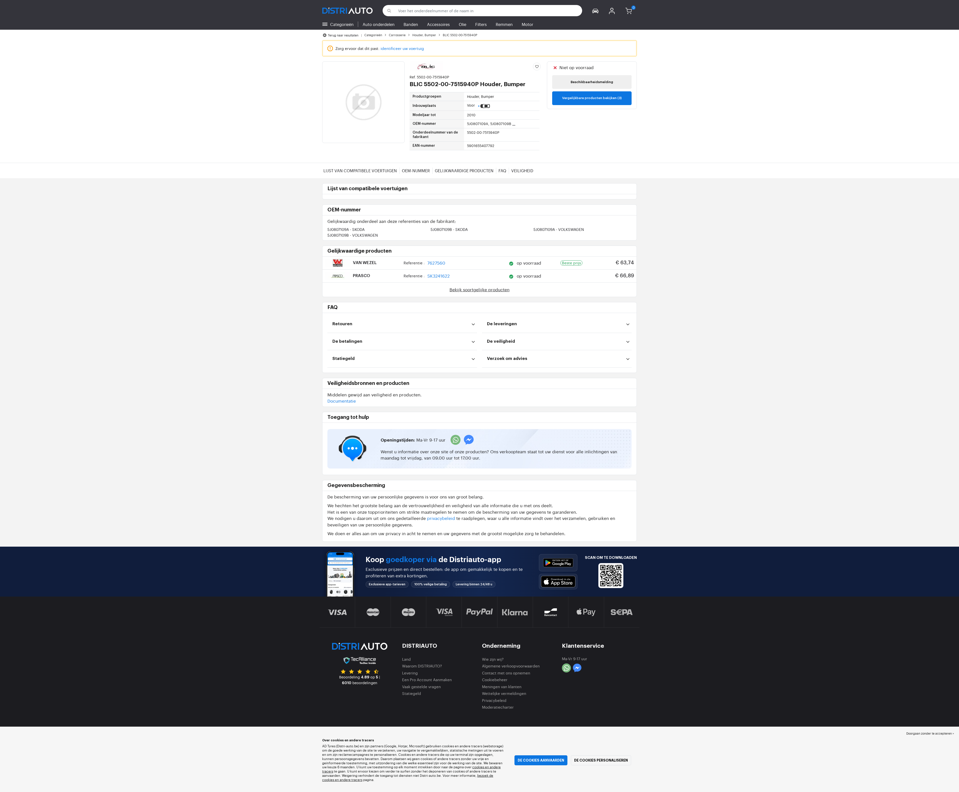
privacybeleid (441, 518)
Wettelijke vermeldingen (504, 693)
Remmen (504, 24)
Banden (411, 24)
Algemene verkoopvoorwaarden (511, 665)
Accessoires (438, 24)
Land (406, 659)
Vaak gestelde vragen (421, 686)
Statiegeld (411, 693)
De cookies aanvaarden (541, 760)
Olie (462, 24)
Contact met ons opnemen (506, 672)
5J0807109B (449, 229)
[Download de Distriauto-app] (558, 562)
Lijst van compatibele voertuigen (360, 170)
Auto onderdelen (379, 24)
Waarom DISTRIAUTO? (422, 665)
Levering (410, 672)
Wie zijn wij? (493, 659)
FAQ (502, 170)
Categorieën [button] (342, 24)
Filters (481, 24)
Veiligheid (522, 170)
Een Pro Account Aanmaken (427, 679)
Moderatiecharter (498, 707)
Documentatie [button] (341, 401)
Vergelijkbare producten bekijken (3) (592, 98)
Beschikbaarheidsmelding (592, 82)
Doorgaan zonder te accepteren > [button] (930, 733)
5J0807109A (346, 229)
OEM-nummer (416, 170)
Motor (527, 24)
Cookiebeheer (494, 679)
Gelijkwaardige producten (464, 170)
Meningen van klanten (501, 686)
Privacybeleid (494, 700)
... (513, 123)
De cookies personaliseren (601, 760)
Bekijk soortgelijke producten (479, 289)
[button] (595, 10)
